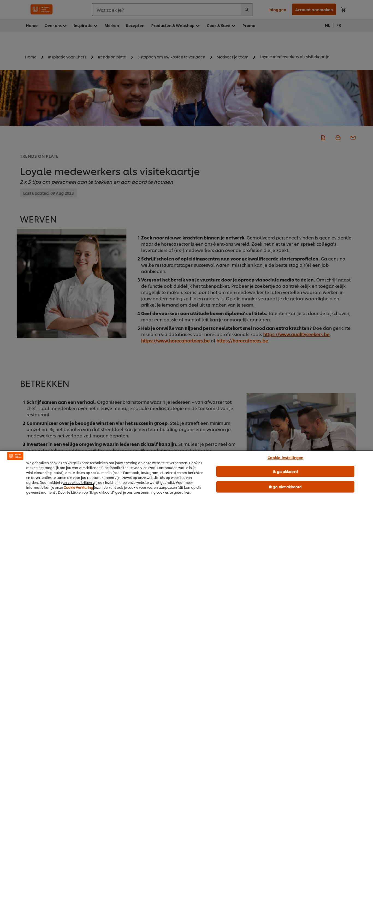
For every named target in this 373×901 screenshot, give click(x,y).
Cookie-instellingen (285, 457)
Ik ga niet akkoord (285, 486)
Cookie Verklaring (78, 487)
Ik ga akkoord (285, 471)
